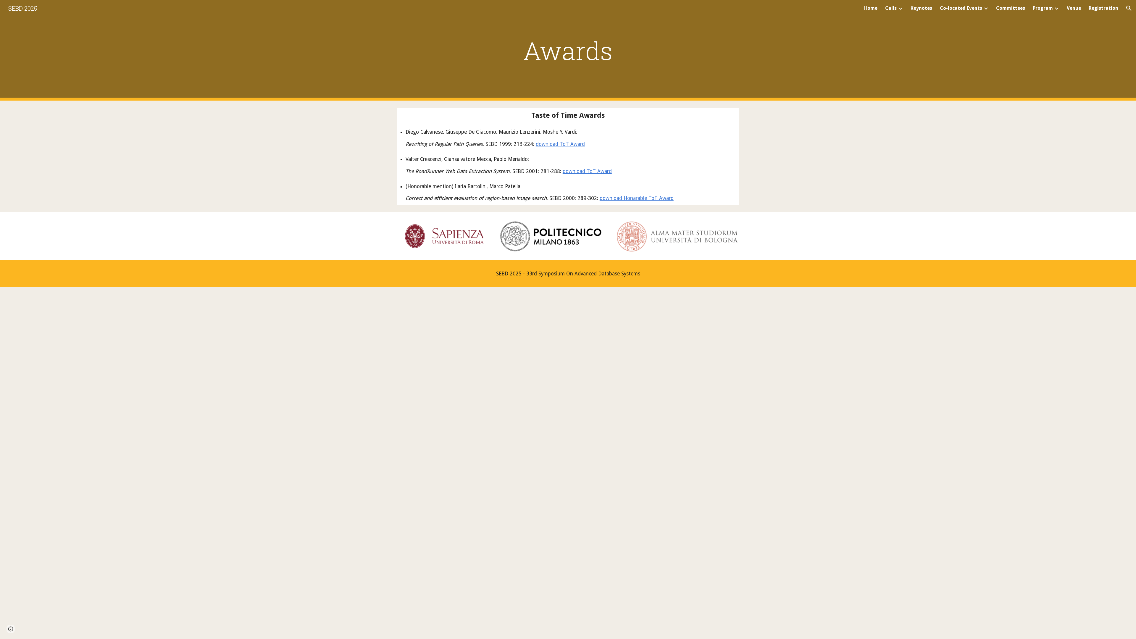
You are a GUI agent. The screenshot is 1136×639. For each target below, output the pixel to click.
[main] (568, 50)
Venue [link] (1074, 8)
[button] (1129, 8)
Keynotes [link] (921, 8)
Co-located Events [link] (961, 8)
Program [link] (1043, 8)
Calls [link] (891, 8)
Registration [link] (1103, 8)
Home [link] (870, 8)
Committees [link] (1010, 8)
